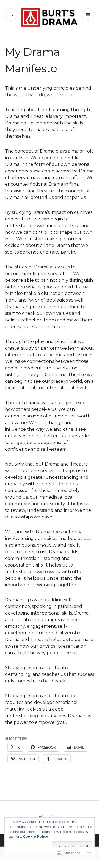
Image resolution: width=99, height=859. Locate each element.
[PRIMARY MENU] (88, 14)
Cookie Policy (35, 836)
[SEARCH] (11, 14)
